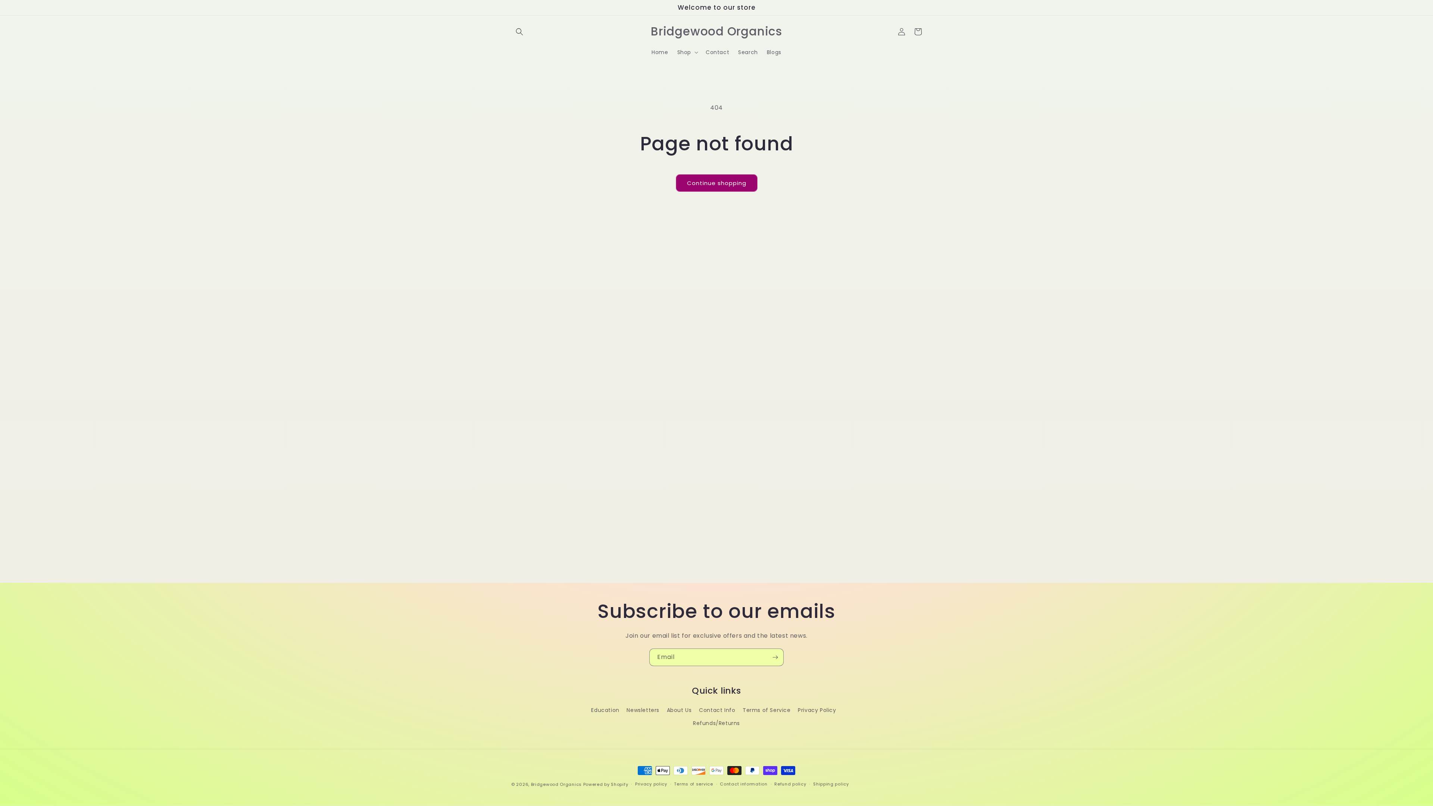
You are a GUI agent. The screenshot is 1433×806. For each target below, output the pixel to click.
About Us (679, 710)
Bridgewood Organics (556, 784)
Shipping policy (831, 784)
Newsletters (643, 710)
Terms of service (693, 784)
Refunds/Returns (716, 723)
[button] (519, 32)
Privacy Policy (817, 710)
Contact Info (717, 710)
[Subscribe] (775, 657)
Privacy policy (651, 784)
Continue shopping (716, 183)
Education (605, 710)
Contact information (743, 784)
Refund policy (790, 784)
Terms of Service (767, 710)
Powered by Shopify (605, 784)
